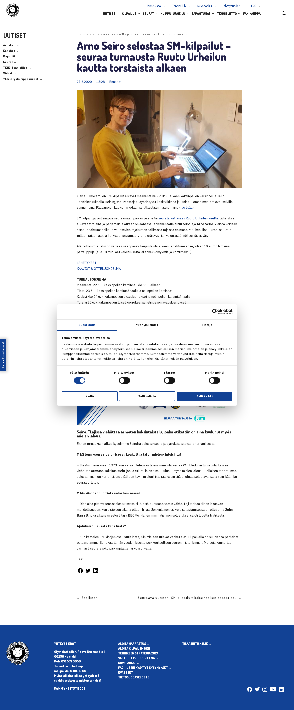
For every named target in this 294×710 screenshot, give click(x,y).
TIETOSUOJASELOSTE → (135, 677)
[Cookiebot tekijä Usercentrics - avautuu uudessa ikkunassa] (215, 312)
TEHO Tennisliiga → (17, 67)
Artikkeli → (11, 45)
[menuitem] (109, 13)
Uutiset (109, 14)
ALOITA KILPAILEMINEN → (136, 648)
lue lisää (186, 207)
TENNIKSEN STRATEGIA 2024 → (140, 653)
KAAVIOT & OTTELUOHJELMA (99, 269)
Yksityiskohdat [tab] (147, 325)
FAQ (253, 6)
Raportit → (11, 56)
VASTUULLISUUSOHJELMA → (138, 658)
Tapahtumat (201, 14)
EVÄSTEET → (127, 672)
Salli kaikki (204, 396)
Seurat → (10, 62)
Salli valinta (147, 396)
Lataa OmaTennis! (3, 355)
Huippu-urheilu (172, 14)
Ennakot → (11, 50)
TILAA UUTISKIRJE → (197, 644)
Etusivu (80, 34)
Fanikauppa (252, 14)
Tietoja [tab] (207, 325)
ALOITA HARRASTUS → (134, 644)
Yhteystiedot (231, 6)
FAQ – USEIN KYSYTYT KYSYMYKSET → (145, 668)
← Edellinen (87, 598)
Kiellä (89, 396)
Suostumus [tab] (87, 325)
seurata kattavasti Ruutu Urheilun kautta (188, 218)
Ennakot (98, 34)
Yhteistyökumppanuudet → (22, 79)
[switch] (124, 380)
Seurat (148, 14)
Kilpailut (129, 14)
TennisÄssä (154, 6)
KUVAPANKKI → (128, 663)
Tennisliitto (227, 14)
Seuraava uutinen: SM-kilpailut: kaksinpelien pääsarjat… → (190, 598)
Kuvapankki (204, 6)
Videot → (9, 73)
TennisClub (179, 6)
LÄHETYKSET (86, 263)
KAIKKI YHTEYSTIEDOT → (71, 688)
